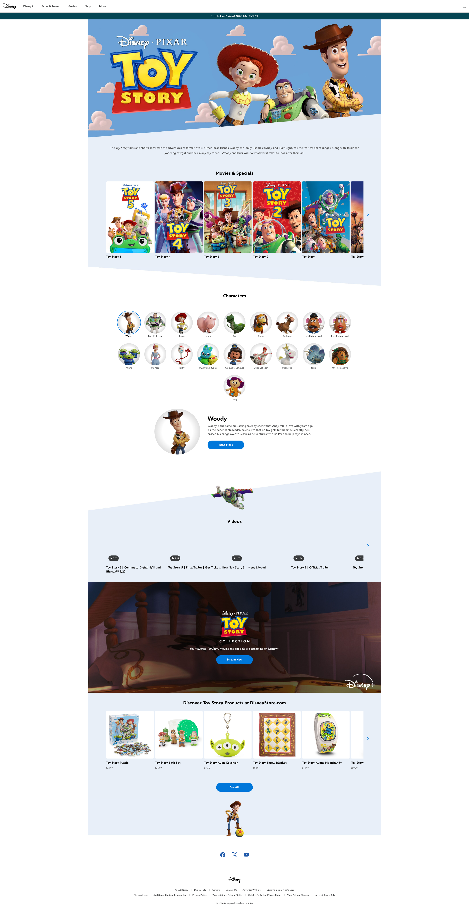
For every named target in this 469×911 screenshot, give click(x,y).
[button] (464, 6)
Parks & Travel (50, 6)
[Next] (368, 214)
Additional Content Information (170, 895)
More (102, 6)
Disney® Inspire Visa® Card (280, 890)
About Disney (181, 890)
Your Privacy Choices (298, 895)
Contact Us (231, 890)
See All (234, 787)
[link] (234, 630)
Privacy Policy (199, 895)
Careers (216, 890)
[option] (129, 324)
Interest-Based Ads (325, 895)
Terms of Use (141, 895)
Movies (72, 6)
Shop (88, 6)
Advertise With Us (252, 890)
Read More (226, 445)
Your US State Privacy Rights (227, 895)
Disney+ (28, 6)
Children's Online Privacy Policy (264, 895)
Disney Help (200, 890)
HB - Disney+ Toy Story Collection (234, 630)
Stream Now (234, 659)
